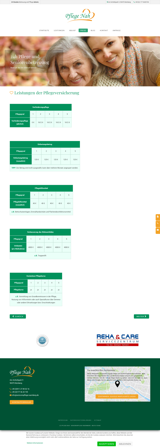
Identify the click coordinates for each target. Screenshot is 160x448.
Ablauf (72, 30)
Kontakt (104, 30)
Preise (83, 30)
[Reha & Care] (117, 340)
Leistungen (59, 30)
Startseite (44, 30)
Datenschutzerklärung (80, 420)
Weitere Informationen (35, 443)
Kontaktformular (21, 402)
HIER (143, 380)
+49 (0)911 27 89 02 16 (20, 389)
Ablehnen (125, 444)
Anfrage (117, 30)
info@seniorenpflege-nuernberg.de (25, 395)
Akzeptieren (106, 444)
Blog (93, 30)
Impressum (63, 420)
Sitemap (97, 420)
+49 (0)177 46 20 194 (20, 392)
